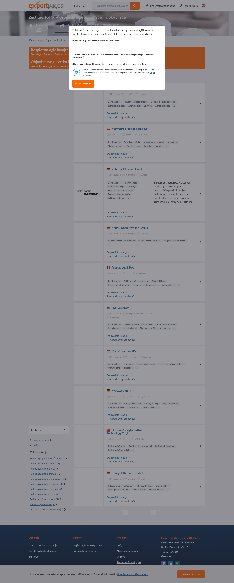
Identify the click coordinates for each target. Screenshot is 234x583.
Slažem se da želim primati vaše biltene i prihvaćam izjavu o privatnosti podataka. (113, 55)
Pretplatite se (83, 83)
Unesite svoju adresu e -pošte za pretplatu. (96, 40)
